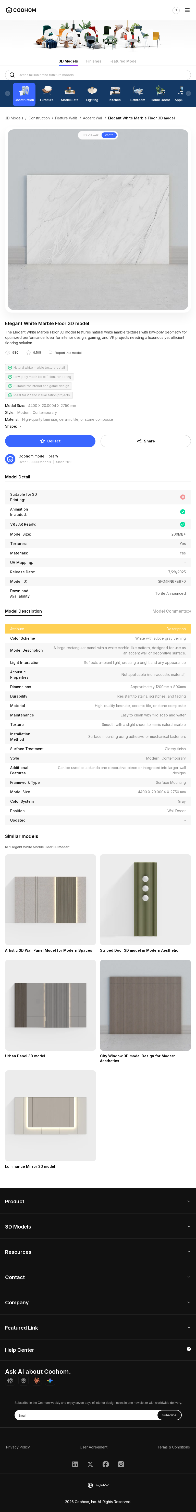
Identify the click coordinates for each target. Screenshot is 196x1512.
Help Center (19, 1350)
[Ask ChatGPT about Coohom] (10, 1380)
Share (149, 441)
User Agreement (93, 1447)
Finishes (93, 61)
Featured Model (123, 61)
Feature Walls (66, 118)
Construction (39, 118)
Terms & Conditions (173, 1447)
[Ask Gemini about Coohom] (50, 1380)
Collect (53, 441)
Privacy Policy (18, 1447)
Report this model (68, 353)
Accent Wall (93, 118)
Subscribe (169, 1415)
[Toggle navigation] (187, 10)
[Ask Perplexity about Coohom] (23, 1380)
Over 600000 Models (34, 462)
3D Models (68, 61)
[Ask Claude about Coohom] (37, 1380)
